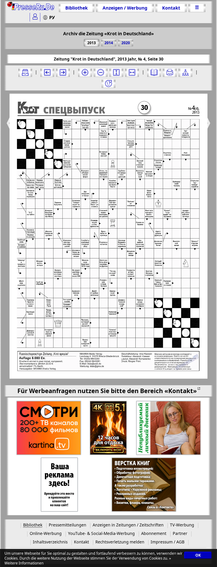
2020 (125, 42)
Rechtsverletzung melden (119, 542)
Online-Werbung (46, 533)
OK (198, 555)
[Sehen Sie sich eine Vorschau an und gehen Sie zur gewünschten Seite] (154, 72)
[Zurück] (47, 72)
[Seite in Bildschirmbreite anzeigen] (132, 72)
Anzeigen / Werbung (125, 8)
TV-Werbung (182, 525)
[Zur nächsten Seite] (63, 72)
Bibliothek (76, 8)
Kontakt (171, 8)
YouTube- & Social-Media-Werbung (101, 533)
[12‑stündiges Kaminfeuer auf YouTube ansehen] (108, 428)
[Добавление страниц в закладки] (108, 83)
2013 (91, 42)
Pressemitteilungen (67, 525)
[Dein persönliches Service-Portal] (35, 17)
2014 (108, 42)
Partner (180, 533)
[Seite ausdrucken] (170, 72)
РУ (52, 17)
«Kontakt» (180, 390)
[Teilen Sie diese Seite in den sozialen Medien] (185, 72)
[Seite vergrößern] (85, 72)
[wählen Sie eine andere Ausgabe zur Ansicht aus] (25, 72)
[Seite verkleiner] (100, 72)
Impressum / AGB (167, 542)
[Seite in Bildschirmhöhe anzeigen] (116, 72)
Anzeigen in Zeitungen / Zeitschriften (128, 525)
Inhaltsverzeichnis (50, 542)
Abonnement (153, 533)
